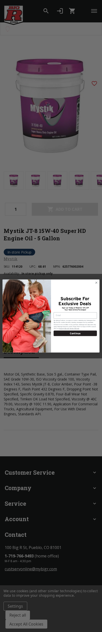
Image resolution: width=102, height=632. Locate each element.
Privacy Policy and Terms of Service (69, 328)
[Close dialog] (96, 282)
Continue (75, 333)
